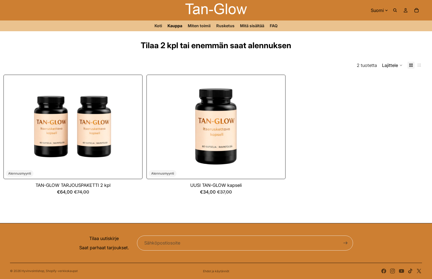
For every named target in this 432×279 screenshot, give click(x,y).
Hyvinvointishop (33, 271)
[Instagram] (393, 271)
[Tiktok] (410, 271)
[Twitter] (419, 271)
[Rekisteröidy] (345, 243)
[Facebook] (384, 271)
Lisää (138, 171)
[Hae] (395, 10)
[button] (392, 65)
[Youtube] (401, 271)
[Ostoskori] (416, 10)
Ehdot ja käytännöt (216, 271)
